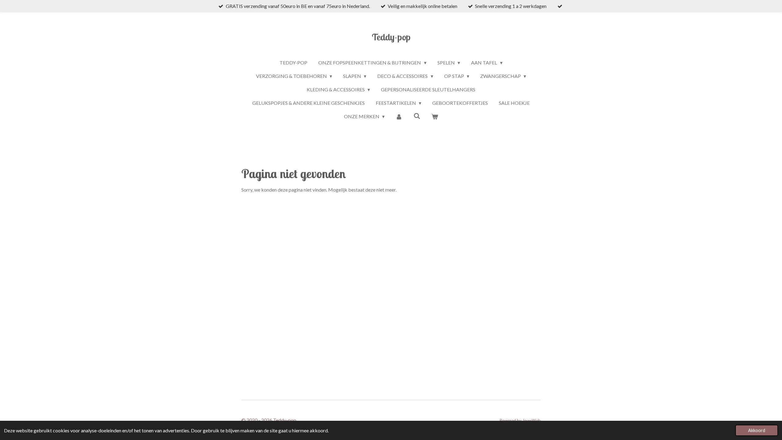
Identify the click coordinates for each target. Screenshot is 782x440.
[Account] (399, 116)
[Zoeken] (417, 115)
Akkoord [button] (756, 430)
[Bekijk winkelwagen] (434, 116)
